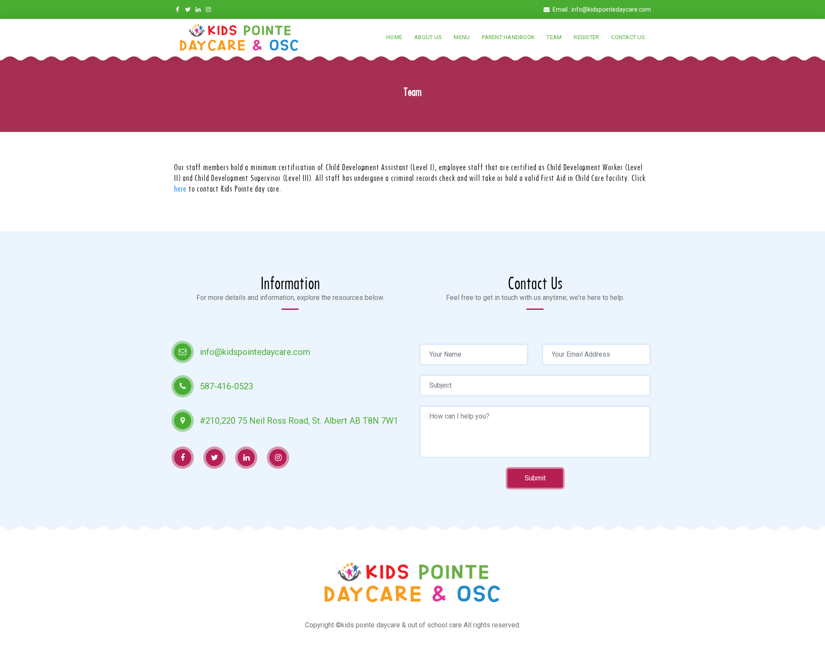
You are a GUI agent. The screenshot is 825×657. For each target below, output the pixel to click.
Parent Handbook (508, 37)
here (180, 189)
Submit (535, 478)
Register (586, 37)
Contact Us (628, 37)
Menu (462, 37)
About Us (428, 37)
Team (554, 37)
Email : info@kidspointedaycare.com (601, 9)
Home (394, 37)
